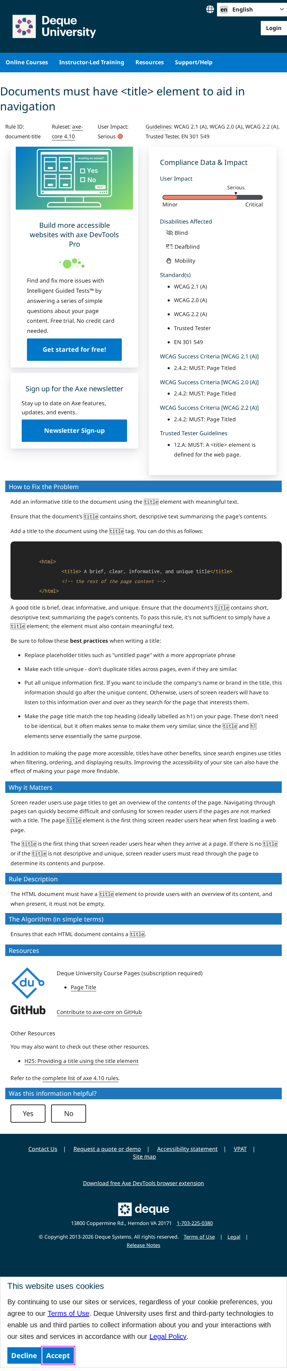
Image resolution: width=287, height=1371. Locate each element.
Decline (24, 1355)
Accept (58, 1355)
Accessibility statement (187, 1149)
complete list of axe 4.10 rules (80, 1078)
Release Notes (143, 1245)
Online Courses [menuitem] (27, 62)
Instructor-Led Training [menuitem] (91, 62)
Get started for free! (74, 349)
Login (274, 28)
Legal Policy (168, 1336)
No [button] (69, 1113)
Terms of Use (68, 1313)
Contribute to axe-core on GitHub (99, 1012)
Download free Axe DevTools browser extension (143, 1183)
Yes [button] (28, 1113)
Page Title (83, 987)
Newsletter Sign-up (74, 430)
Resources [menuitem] (149, 62)
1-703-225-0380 (195, 1223)
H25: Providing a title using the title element (81, 1061)
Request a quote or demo (107, 1149)
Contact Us (42, 1149)
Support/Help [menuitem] (193, 62)
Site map (144, 1156)
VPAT (240, 1149)
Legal (233, 1236)
